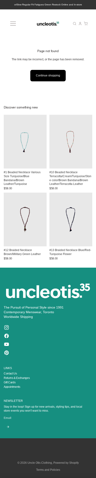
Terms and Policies (48, 469)
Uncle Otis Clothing (39, 462)
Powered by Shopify (66, 462)
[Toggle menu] (13, 23)
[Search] (74, 23)
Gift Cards (9, 382)
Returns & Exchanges (17, 378)
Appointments (12, 386)
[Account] (80, 23)
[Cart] (86, 23)
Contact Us (10, 373)
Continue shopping (48, 75)
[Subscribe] (8, 426)
